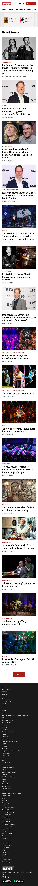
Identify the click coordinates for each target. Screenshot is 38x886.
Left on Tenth (6, 762)
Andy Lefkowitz (8, 160)
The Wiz (4, 831)
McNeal (4, 769)
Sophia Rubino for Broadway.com (14, 76)
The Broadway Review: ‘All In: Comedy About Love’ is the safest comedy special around (18, 236)
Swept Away (5, 803)
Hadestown (5, 746)
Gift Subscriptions (7, 845)
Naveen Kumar (7, 361)
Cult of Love (5, 729)
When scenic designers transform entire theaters (16, 357)
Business (5, 504)
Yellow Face (5, 838)
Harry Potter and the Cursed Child (11, 751)
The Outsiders (6, 821)
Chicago (4, 727)
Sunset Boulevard (7, 800)
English (4, 734)
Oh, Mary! (4, 774)
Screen (4, 703)
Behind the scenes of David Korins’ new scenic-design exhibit (16, 277)
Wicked (4, 836)
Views (11, 9)
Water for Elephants (7, 833)
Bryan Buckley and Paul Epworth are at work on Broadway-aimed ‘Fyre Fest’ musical (17, 153)
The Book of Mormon (8, 807)
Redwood (5, 784)
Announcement (7, 62)
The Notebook (6, 819)
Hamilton (4, 748)
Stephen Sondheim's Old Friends (11, 793)
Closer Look (6, 271)
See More (19, 674)
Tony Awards (7, 618)
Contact (4, 852)
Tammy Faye (5, 805)
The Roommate (6, 829)
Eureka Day (5, 736)
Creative (4, 694)
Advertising (5, 855)
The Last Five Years (7, 814)
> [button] (36, 19)
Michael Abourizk (8, 201)
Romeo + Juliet (6, 786)
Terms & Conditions (7, 859)
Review (4, 230)
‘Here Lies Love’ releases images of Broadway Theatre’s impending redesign (18, 469)
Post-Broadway (6, 701)
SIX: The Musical (6, 788)
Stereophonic (6, 795)
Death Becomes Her (8, 732)
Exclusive (5, 312)
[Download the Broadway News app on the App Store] (7, 881)
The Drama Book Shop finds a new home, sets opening (18, 509)
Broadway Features (23, 9)
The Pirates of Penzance (9, 824)
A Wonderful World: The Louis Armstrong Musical (16, 715)
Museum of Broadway (10, 190)
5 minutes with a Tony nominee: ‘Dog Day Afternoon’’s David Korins (16, 111)
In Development (7, 146)
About (3, 850)
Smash (4, 791)
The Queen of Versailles (9, 826)
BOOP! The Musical (7, 720)
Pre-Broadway (6, 699)
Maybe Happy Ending (8, 767)
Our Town (5, 781)
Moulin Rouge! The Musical (9, 772)
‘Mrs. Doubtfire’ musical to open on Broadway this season (18, 547)
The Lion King (6, 817)
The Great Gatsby (7, 810)
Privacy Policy (6, 862)
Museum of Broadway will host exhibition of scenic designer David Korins (18, 195)
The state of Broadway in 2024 (18, 393)
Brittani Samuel (8, 242)
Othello (4, 779)
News (4, 9)
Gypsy (4, 743)
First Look (6, 464)
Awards (4, 706)
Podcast (5, 105)
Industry (4, 691)
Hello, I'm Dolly (6, 755)
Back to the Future (7, 722)
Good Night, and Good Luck (10, 741)
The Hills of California (8, 812)
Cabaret (4, 725)
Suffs (3, 798)
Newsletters (5, 847)
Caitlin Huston (7, 513)
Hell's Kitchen (6, 753)
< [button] (1, 19)
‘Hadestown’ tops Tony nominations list (14, 623)
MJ (3, 765)
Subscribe (30, 3)
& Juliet (4, 713)
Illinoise (4, 758)
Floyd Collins (5, 739)
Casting (4, 696)
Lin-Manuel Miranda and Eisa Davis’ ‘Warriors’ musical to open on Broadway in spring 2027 (18, 69)
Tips (3, 857)
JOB (3, 760)
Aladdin (4, 717)
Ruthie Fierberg (7, 117)
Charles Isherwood (9, 665)
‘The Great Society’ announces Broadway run (18, 585)
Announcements (6, 689)
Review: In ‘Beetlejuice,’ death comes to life (18, 661)
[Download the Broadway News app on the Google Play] (18, 881)
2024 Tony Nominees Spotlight (13, 352)
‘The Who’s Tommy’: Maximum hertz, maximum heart (18, 430)
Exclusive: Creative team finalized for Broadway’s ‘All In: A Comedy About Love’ (19, 317)
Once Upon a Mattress (8, 777)
